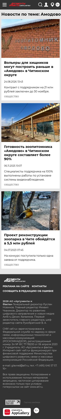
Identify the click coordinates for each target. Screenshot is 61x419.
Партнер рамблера (32, 402)
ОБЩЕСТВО (11, 96)
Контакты (39, 286)
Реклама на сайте (16, 286)
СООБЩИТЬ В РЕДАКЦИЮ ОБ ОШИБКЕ (28, 291)
